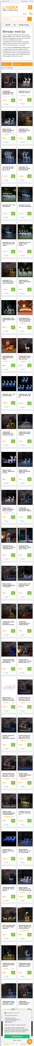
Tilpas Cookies (17, 1040)
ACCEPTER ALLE (17, 1036)
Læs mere (6, 1033)
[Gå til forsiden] (3, 25)
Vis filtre (4, 64)
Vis (13, 100)
